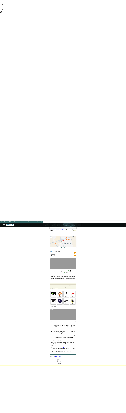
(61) (51, 249)
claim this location (56, 288)
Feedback (1, 13)
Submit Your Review (52, 354)
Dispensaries (2, 4)
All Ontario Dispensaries (53, 229)
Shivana (64, 339)
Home (50, 229)
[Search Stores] (20, 221)
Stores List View (59, 363)
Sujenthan (64, 347)
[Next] (65, 359)
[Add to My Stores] (51, 237)
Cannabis (5, 221)
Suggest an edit (60, 356)
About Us (1, 11)
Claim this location (56, 356)
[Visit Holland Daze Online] (75, 255)
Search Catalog (3, 5)
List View (52, 230)
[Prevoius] (51, 359)
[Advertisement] (63, 263)
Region (52, 233)
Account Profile (3, 8)
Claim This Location (52, 281)
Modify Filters (61, 361)
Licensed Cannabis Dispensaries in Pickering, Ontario (60, 229)
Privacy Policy (1, 12)
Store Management (3, 9)
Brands (10, 221)
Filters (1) (75, 230)
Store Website (53, 255)
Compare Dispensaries (53, 306)
